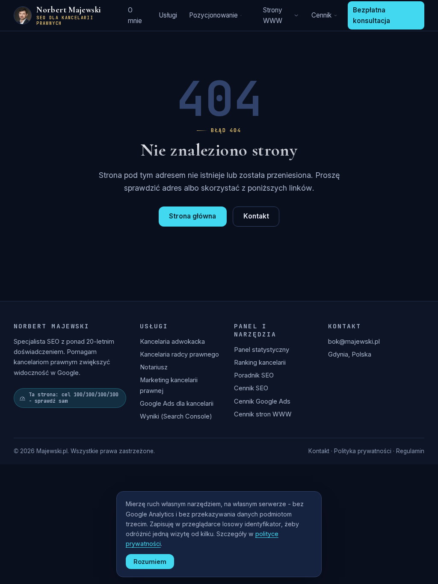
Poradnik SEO (254, 375)
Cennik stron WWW (263, 414)
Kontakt (256, 216)
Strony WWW (272, 15)
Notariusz (154, 367)
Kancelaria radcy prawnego (179, 354)
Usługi (168, 15)
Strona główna (192, 216)
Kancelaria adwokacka (172, 341)
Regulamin (410, 451)
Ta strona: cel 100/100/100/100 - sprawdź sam (73, 397)
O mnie (135, 15)
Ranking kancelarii (260, 362)
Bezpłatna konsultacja (371, 15)
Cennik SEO (251, 388)
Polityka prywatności (362, 451)
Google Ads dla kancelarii (176, 403)
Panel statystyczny (261, 350)
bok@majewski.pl (354, 341)
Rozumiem (149, 561)
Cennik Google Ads (262, 401)
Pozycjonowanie (213, 15)
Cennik (321, 15)
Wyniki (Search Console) (176, 416)
